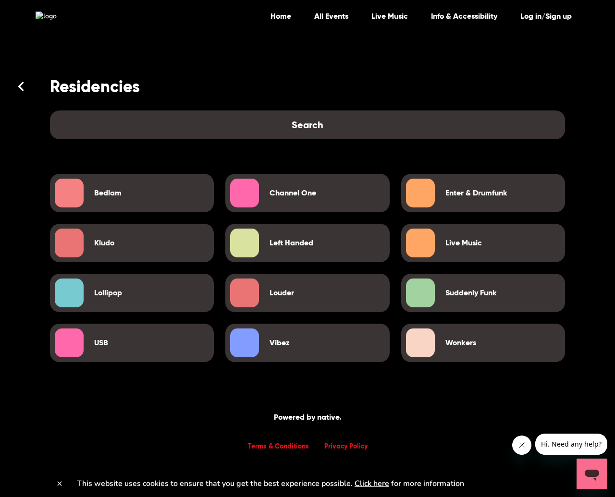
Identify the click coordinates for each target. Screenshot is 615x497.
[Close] (59, 483)
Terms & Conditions (278, 446)
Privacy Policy (346, 446)
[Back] (21, 86)
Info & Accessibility (464, 16)
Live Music (389, 16)
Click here (372, 483)
